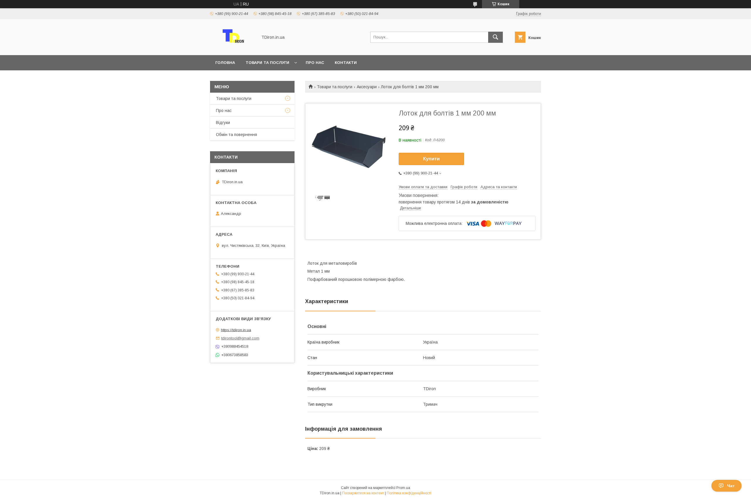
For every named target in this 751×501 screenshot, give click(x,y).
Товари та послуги (267, 62)
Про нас (315, 62)
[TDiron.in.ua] (232, 47)
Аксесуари (367, 86)
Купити (431, 158)
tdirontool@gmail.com (240, 338)
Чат (731, 485)
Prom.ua (403, 488)
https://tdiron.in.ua (236, 329)
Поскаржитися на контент (363, 493)
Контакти (346, 62)
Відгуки (223, 122)
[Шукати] (495, 37)
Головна (225, 62)
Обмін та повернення (236, 134)
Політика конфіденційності (409, 493)
